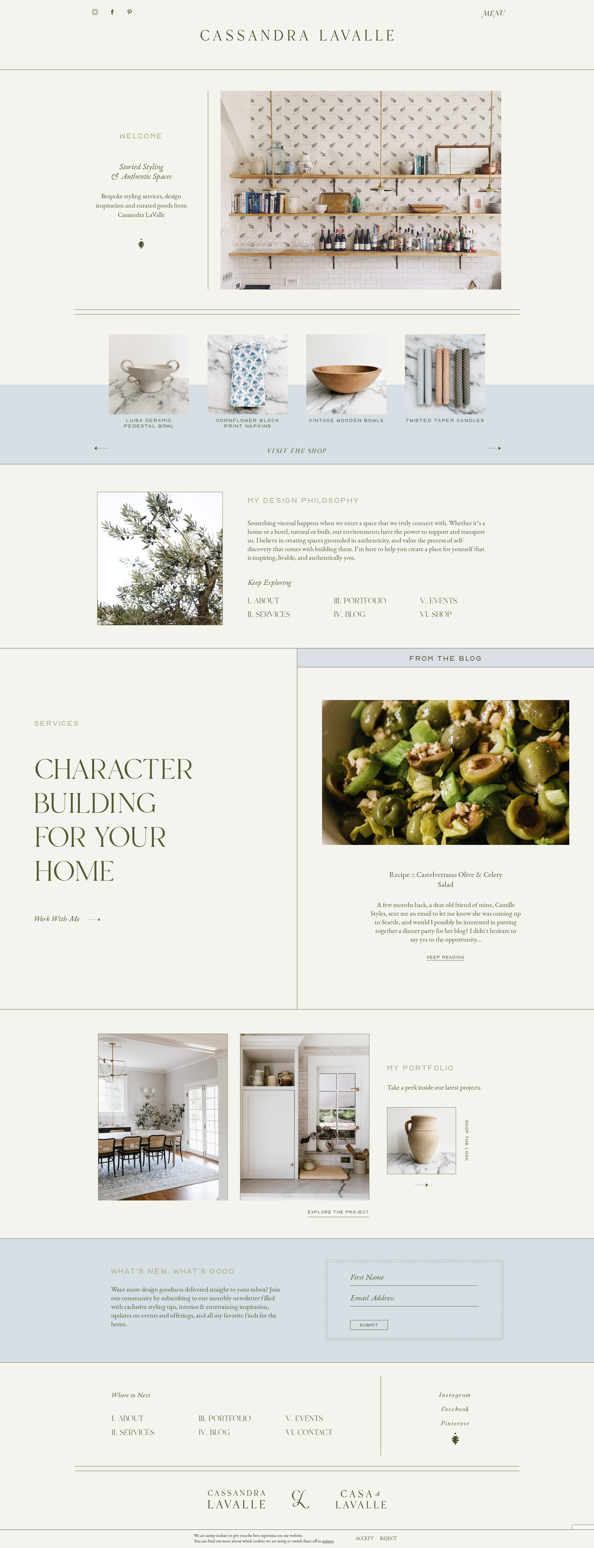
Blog (355, 614)
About (266, 601)
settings (328, 1541)
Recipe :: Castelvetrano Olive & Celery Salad (445, 879)
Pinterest (455, 1424)
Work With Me (57, 919)
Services (273, 614)
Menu (494, 14)
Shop (442, 614)
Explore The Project (338, 1211)
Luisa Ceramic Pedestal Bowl (149, 422)
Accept (364, 1538)
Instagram (455, 1395)
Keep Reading (446, 957)
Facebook (455, 1410)
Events (443, 601)
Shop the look (466, 1141)
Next (494, 448)
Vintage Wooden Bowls (346, 420)
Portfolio (365, 601)
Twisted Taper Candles (445, 420)
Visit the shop (297, 451)
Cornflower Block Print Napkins (247, 422)
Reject (388, 1538)
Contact (315, 1432)
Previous (101, 448)
